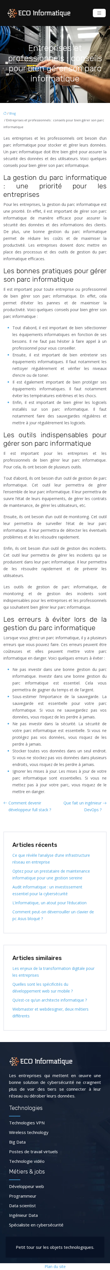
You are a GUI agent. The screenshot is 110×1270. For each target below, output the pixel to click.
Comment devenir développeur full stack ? (29, 806)
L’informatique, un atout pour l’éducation (49, 902)
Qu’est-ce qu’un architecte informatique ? (49, 1000)
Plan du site (55, 1266)
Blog (12, 113)
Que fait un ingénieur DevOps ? (82, 806)
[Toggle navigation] (99, 13)
